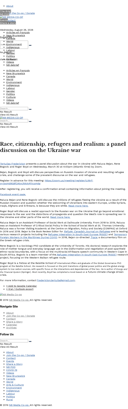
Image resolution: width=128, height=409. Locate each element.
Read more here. (78, 205)
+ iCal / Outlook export (19, 289)
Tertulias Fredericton (12, 163)
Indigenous (13, 47)
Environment (14, 44)
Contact (10, 20)
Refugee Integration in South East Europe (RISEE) (78, 234)
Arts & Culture (15, 384)
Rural (9, 399)
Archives (11, 327)
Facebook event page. (13, 194)
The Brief (5, 11)
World (9, 41)
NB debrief (12, 65)
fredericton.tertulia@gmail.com (56, 280)
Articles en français (18, 32)
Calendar (11, 324)
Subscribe (6, 36)
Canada (10, 38)
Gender (10, 53)
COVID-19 (11, 370)
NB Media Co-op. (19, 299)
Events (4, 20)
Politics (10, 56)
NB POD (4, 14)
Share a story (8, 22)
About (9, 6)
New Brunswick (15, 35)
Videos (10, 62)
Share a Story (14, 321)
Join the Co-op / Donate (20, 13)
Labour (10, 50)
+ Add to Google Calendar (21, 285)
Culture (11, 59)
